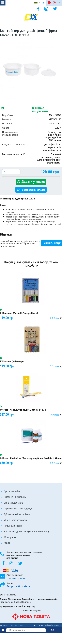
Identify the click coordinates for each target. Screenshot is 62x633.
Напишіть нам (15, 578)
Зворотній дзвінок (18, 586)
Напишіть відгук (52, 242)
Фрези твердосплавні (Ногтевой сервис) (26, 531)
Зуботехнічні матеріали (17, 514)
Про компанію (12, 491)
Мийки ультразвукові (15, 520)
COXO (7, 543)
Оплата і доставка (13, 502)
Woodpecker (10, 537)
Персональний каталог (33, 189)
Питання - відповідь (15, 496)
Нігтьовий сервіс (13, 525)
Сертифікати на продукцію (18, 508)
